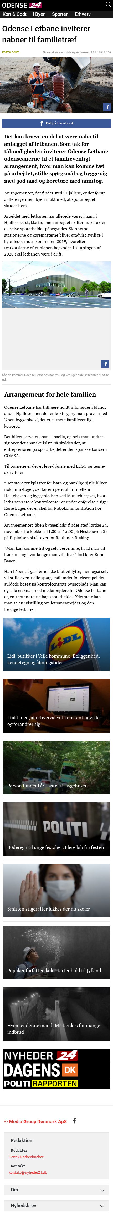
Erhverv (83, 14)
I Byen (39, 14)
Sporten (60, 14)
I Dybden (12, 21)
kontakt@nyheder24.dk (28, 1172)
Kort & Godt (15, 14)
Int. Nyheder (40, 21)
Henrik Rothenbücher (26, 1156)
